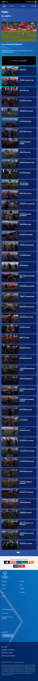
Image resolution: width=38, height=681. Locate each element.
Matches (3, 581)
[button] (33, 6)
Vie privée (4, 647)
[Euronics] (16, 566)
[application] (19, 32)
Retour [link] (5, 19)
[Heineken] (25, 562)
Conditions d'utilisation (7, 650)
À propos (22, 592)
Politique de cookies (7, 653)
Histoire (22, 588)
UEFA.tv (3, 588)
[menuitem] (13, 6)
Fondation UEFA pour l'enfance (7, 617)
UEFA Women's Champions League (4, 6)
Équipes (22, 581)
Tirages (3, 585)
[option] (19, 61)
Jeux (2, 592)
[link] (11, 6)
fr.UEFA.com (4, 613)
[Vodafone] (22, 566)
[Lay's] (31, 562)
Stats (3, 596)
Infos (21, 585)
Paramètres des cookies (8, 656)
